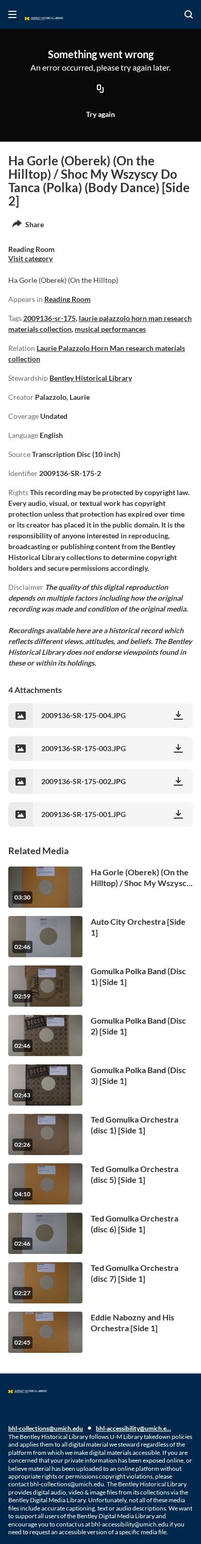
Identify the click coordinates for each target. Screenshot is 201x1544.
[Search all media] (188, 14)
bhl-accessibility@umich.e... (133, 1428)
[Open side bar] (12, 14)
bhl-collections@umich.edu (45, 1428)
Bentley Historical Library (90, 378)
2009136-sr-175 (49, 318)
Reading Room (67, 299)
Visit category (30, 258)
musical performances (110, 329)
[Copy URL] (100, 89)
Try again (100, 114)
